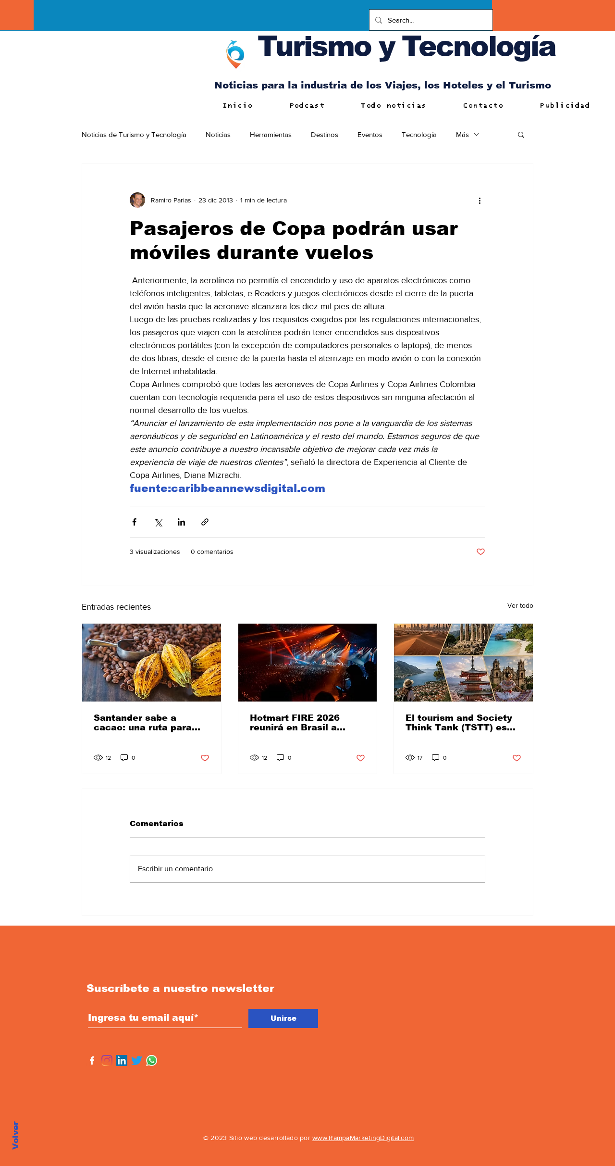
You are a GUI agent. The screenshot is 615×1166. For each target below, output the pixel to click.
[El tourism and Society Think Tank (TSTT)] (463, 663)
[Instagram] (106, 1060)
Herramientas (271, 134)
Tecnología (419, 134)
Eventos (369, 134)
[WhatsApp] (151, 1060)
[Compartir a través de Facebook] (134, 522)
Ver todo (520, 605)
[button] (521, 134)
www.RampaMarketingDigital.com (363, 1137)
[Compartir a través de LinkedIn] (181, 522)
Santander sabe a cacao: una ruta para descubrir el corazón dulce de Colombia (143, 722)
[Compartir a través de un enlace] (204, 522)
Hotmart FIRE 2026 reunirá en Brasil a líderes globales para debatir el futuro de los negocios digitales (303, 722)
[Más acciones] (479, 200)
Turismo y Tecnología (406, 46)
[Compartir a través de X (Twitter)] (157, 522)
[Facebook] (92, 1060)
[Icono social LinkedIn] (121, 1060)
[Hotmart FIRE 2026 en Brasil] (307, 663)
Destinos (324, 134)
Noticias (218, 134)
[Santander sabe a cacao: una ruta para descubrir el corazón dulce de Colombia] (151, 663)
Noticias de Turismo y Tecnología (134, 134)
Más (462, 134)
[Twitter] (136, 1060)
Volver (15, 1135)
